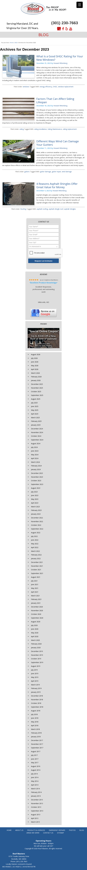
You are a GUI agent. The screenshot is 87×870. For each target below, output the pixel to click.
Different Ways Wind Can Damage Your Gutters (57, 142)
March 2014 (35, 789)
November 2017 (37, 744)
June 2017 (34, 759)
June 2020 (34, 629)
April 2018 (34, 725)
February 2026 (36, 377)
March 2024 (35, 462)
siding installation (40, 129)
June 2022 (34, 540)
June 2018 (34, 718)
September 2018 (37, 707)
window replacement (65, 87)
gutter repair (56, 172)
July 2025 (34, 403)
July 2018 (34, 714)
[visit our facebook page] (63, 29)
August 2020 (35, 622)
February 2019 (36, 688)
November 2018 (37, 699)
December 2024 (37, 429)
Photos (72, 830)
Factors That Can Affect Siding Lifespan (55, 100)
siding (21, 129)
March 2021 (35, 596)
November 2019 (37, 655)
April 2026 (34, 369)
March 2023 (35, 507)
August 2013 (35, 814)
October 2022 (36, 525)
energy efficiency (46, 87)
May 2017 (34, 762)
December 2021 (37, 562)
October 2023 (36, 480)
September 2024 (37, 440)
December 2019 (37, 651)
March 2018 (35, 729)
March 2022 (35, 551)
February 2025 (36, 421)
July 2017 (34, 755)
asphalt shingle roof (56, 209)
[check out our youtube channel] (70, 29)
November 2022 (37, 521)
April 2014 (34, 785)
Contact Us (48, 833)
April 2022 (34, 547)
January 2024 (36, 469)
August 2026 (35, 354)
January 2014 (36, 796)
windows (26, 87)
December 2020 (37, 607)
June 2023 (34, 495)
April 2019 (34, 681)
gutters (27, 172)
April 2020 (34, 636)
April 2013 (34, 818)
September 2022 (37, 529)
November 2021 (37, 566)
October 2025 (36, 391)
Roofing (23, 209)
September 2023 (37, 484)
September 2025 (37, 395)
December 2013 (37, 800)
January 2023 (36, 514)
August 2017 (35, 751)
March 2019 (35, 685)
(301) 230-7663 (64, 23)
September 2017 (37, 748)
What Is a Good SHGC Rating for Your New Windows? (59, 58)
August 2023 (35, 488)
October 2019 (36, 659)
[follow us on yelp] (66, 29)
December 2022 (37, 518)
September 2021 (37, 573)
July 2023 (34, 492)
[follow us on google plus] (59, 29)
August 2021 (35, 577)
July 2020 (34, 625)
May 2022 (34, 544)
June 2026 (34, 362)
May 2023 (34, 499)
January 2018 (36, 737)
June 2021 (34, 584)
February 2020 (36, 644)
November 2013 (37, 803)
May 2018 (34, 722)
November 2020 (37, 610)
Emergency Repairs (57, 830)
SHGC (55, 87)
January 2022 (36, 558)
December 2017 (37, 740)
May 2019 (34, 677)
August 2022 (35, 532)
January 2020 (36, 647)
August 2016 (35, 766)
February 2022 (36, 555)
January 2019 (36, 692)
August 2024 (35, 443)
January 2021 (36, 603)
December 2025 (37, 384)
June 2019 (34, 673)
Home (9, 830)
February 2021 (36, 599)
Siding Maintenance (55, 129)
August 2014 (35, 770)
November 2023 (37, 477)
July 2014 (34, 774)
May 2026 (34, 365)
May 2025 (34, 410)
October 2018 (36, 703)
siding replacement (70, 129)
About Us (19, 830)
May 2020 (34, 633)
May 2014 (34, 781)
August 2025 (35, 399)
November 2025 (37, 388)
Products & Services (36, 830)
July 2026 (34, 358)
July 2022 (34, 536)
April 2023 (34, 503)
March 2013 (35, 822)
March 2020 (35, 640)
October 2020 (36, 614)
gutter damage (45, 172)
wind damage (67, 172)
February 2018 (36, 733)
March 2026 (35, 373)
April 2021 (34, 592)
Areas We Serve (33, 833)
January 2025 (36, 425)
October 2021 (36, 570)
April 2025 (34, 414)
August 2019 (35, 666)
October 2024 (36, 436)
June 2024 (34, 451)
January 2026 (36, 380)
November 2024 (37, 432)
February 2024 (36, 466)
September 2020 (37, 618)
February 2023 (36, 510)
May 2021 (34, 588)
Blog (81, 830)
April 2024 (34, 458)
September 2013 (37, 811)
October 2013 (36, 807)
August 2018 (35, 711)
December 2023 (37, 473)
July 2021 (34, 581)
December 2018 (37, 696)
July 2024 (34, 447)
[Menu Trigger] (79, 5)
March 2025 (35, 417)
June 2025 (34, 406)
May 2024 (34, 455)
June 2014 (34, 777)
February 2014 (36, 792)
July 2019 (34, 670)
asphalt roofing (42, 209)
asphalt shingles (70, 209)
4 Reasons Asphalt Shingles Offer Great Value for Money (57, 185)
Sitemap (60, 833)
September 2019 (37, 662)
